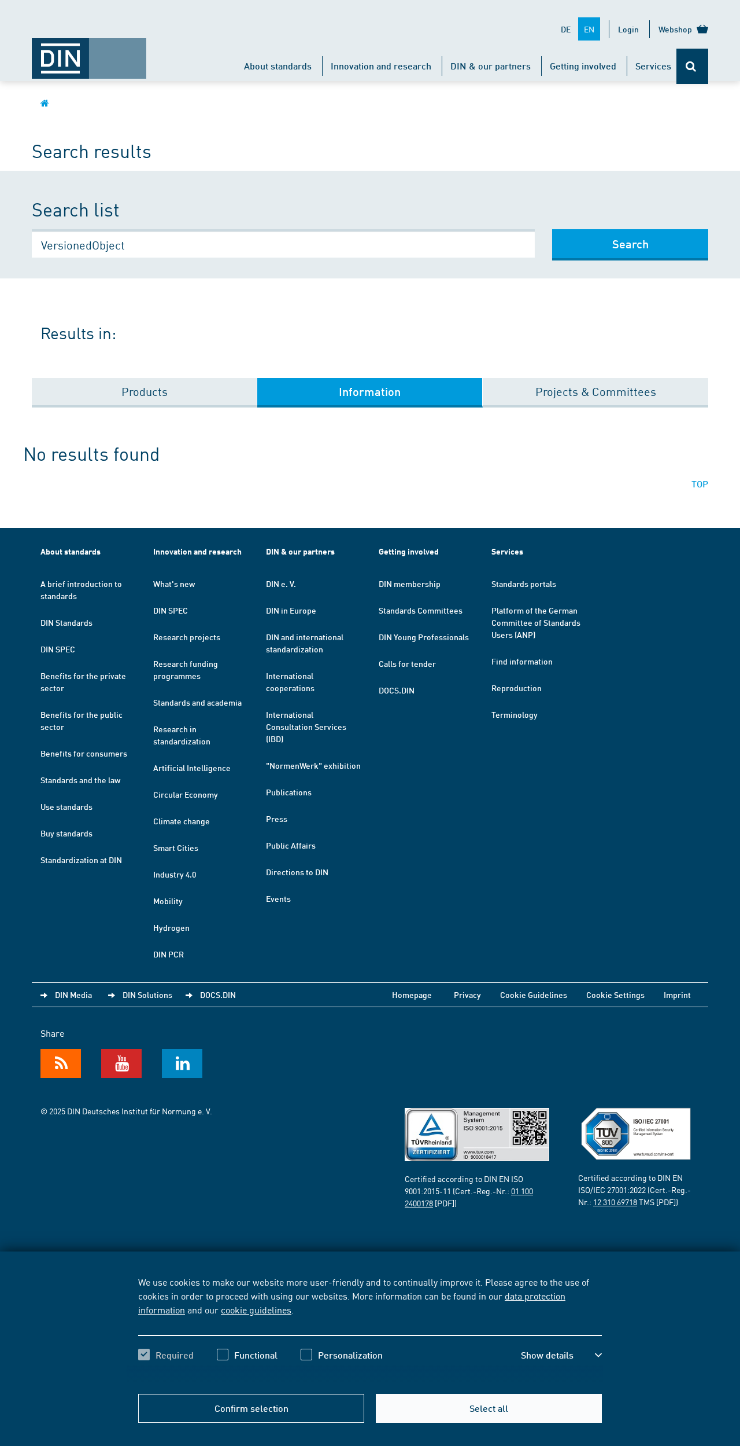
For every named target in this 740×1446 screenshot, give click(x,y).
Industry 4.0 (174, 874)
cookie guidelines (256, 1309)
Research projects (186, 637)
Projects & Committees (595, 391)
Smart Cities (175, 847)
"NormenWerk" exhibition (313, 765)
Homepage (412, 994)
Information (370, 391)
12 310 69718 (615, 1202)
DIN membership (410, 583)
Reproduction (516, 687)
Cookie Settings (615, 994)
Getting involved (583, 65)
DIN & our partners (490, 65)
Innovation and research (381, 65)
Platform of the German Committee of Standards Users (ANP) (535, 622)
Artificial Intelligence (192, 767)
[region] (370, 1328)
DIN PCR (168, 954)
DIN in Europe (291, 610)
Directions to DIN (297, 872)
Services (653, 65)
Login (628, 29)
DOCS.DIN (397, 690)
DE (566, 29)
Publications (289, 792)
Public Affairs (291, 845)
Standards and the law (80, 780)
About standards (278, 65)
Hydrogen (171, 927)
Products (144, 391)
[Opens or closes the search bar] (692, 66)
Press (276, 818)
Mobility (168, 901)
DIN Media (73, 994)
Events (278, 898)
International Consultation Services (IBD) (306, 726)
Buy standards (66, 833)
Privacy (467, 994)
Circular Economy (185, 794)
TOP (699, 483)
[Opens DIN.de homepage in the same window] (89, 52)
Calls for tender (407, 663)
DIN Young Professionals (424, 637)
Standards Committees (420, 610)
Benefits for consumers (83, 753)
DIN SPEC (57, 649)
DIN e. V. (281, 583)
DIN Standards (66, 622)
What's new (174, 583)
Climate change (181, 821)
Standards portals (523, 583)
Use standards (66, 806)
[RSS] (60, 1063)
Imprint (677, 994)
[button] (561, 1355)
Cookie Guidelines (533, 994)
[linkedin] (182, 1063)
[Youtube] (121, 1063)
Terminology (514, 714)
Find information (522, 661)
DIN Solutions (147, 994)
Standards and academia (197, 702)
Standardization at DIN (81, 859)
